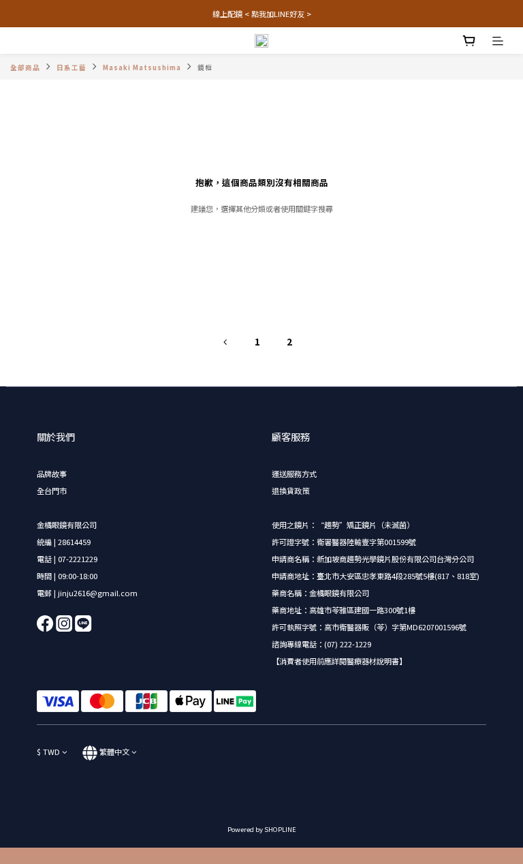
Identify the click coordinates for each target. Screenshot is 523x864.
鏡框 (204, 67)
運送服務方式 (294, 473)
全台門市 (52, 490)
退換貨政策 (290, 490)
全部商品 (25, 67)
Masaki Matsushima (142, 67)
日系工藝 (71, 67)
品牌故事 (52, 473)
